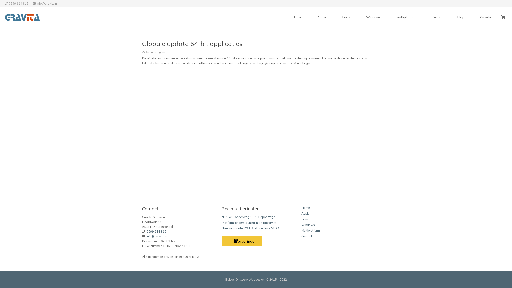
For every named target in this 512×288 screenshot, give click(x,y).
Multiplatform (310, 230)
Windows (308, 225)
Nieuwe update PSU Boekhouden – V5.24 (250, 228)
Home (305, 208)
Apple (305, 213)
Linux (305, 219)
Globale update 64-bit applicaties (192, 44)
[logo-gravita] (23, 17)
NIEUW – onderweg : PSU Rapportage (248, 217)
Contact (306, 236)
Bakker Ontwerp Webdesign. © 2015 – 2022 (256, 279)
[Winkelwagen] (503, 17)
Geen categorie (156, 52)
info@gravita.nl (157, 236)
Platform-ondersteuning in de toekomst (249, 223)
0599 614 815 (156, 231)
